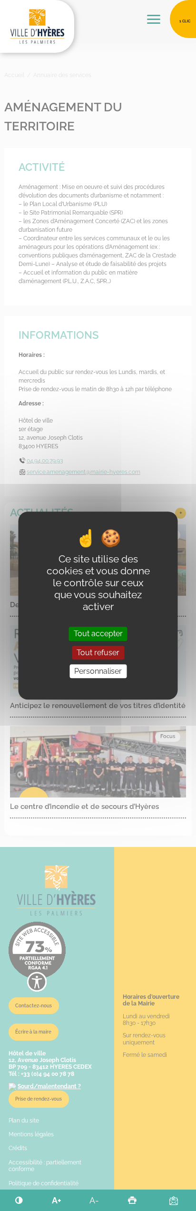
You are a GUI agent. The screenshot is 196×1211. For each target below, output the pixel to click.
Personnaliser (98, 671)
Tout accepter (98, 634)
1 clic (184, 21)
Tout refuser (98, 652)
